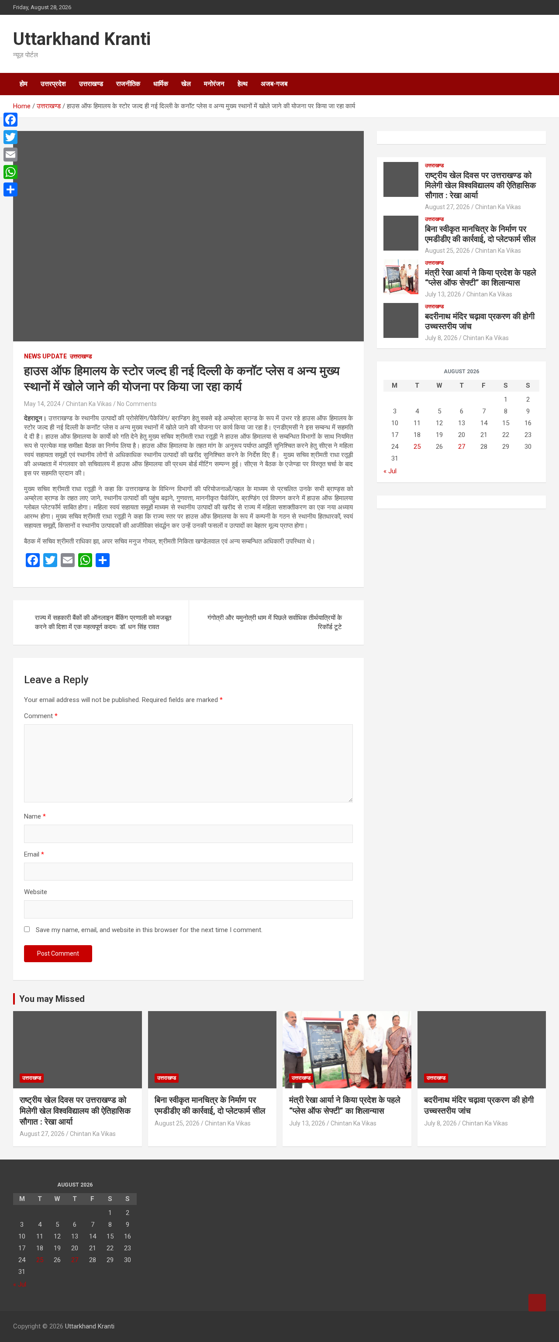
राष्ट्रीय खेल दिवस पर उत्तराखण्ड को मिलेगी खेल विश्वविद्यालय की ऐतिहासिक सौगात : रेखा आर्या (480, 185)
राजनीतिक (128, 84)
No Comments (137, 403)
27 (461, 447)
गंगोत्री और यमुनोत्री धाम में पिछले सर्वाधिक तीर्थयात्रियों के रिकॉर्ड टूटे (274, 622)
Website (35, 892)
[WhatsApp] (10, 172)
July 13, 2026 (443, 294)
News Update (45, 356)
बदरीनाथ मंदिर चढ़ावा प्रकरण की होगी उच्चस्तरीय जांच (480, 321)
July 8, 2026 (441, 337)
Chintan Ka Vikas (89, 403)
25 (417, 447)
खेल (186, 84)
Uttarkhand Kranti (82, 39)
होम (24, 84)
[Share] (10, 189)
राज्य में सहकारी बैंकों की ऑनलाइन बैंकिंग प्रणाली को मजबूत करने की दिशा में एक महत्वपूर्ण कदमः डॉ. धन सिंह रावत (103, 622)
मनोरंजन (214, 84)
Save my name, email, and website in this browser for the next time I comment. (149, 930)
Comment (41, 716)
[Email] (10, 154)
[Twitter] (10, 137)
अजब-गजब (274, 84)
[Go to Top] (537, 1302)
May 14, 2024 (42, 403)
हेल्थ (243, 84)
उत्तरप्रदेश (53, 84)
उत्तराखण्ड (91, 84)
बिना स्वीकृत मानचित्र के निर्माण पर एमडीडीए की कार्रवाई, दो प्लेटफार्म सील (480, 234)
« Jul (390, 471)
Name (35, 816)
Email (34, 854)
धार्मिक (160, 84)
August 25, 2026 (447, 250)
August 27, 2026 (447, 206)
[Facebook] (10, 119)
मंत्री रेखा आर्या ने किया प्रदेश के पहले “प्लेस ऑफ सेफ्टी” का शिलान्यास (480, 278)
